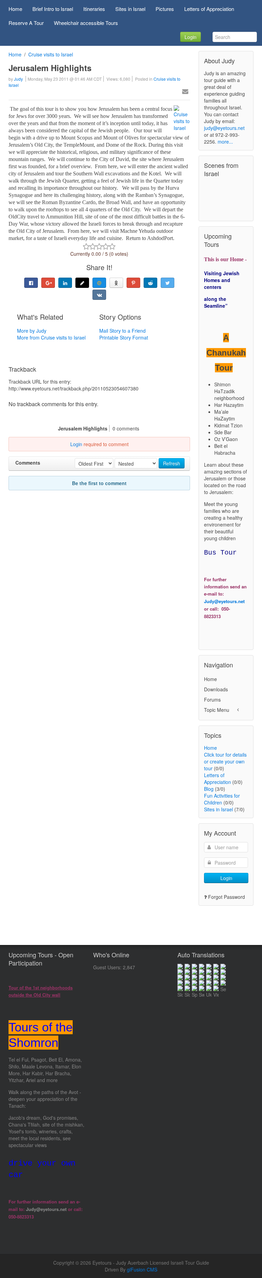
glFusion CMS (142, 1269)
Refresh (171, 463)
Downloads (216, 689)
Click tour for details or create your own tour (225, 761)
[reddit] (150, 283)
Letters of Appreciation (217, 778)
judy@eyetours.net (224, 127)
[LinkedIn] (65, 283)
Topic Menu (216, 709)
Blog (209, 788)
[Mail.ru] (99, 283)
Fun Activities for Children (222, 799)
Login (190, 37)
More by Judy (31, 330)
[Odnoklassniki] (116, 283)
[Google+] (48, 283)
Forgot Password (226, 896)
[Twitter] (167, 283)
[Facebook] (31, 283)
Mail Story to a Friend (122, 330)
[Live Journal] (82, 283)
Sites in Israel (218, 809)
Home (15, 54)
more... (225, 141)
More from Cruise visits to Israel (51, 337)
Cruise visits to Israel (50, 54)
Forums (212, 699)
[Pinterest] (133, 283)
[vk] (99, 295)
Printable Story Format (123, 337)
